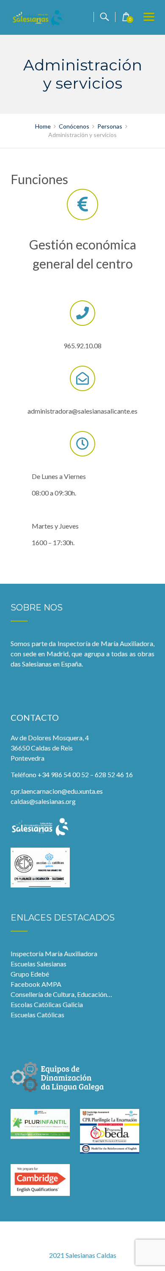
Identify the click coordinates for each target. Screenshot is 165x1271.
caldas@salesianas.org (43, 801)
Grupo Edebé (30, 974)
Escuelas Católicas (37, 1015)
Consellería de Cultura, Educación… (61, 994)
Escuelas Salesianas (38, 964)
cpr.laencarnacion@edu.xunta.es (57, 791)
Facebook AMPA (36, 984)
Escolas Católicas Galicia (47, 1004)
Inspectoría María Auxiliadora (54, 953)
